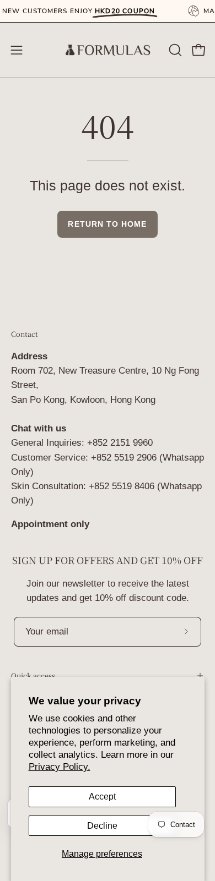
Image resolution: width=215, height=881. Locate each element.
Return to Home (107, 224)
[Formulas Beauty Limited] (108, 50)
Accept (102, 796)
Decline (102, 825)
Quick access (33, 675)
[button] (174, 50)
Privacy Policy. (59, 767)
